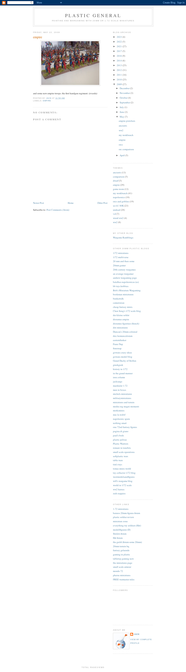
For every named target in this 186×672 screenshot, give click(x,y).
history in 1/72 (120, 369)
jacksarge (117, 381)
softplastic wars (120, 456)
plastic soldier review (123, 517)
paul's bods (118, 435)
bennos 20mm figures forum (126, 513)
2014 (119, 60)
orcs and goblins (121, 201)
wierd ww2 (118, 218)
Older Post (102, 202)
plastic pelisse (120, 439)
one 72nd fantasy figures (125, 427)
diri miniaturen (120, 327)
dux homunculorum (122, 336)
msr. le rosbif (119, 414)
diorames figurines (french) (126, 323)
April (122, 155)
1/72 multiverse (120, 257)
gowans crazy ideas (122, 352)
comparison (118, 176)
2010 (119, 79)
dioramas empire (121, 319)
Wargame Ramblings (123, 237)
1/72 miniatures (120, 253)
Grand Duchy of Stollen (124, 360)
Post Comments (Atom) (57, 209)
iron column (119, 377)
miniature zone (120, 521)
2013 (119, 65)
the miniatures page (122, 562)
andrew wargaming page (125, 277)
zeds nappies (119, 493)
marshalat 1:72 (120, 385)
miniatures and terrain (123, 402)
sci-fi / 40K (118, 205)
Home (71, 202)
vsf (114, 213)
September (125, 102)
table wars (118, 460)
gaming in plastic (121, 554)
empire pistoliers (127, 120)
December (125, 88)
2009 (119, 84)
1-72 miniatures (120, 509)
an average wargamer (123, 273)
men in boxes (119, 389)
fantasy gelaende (121, 550)
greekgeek (118, 365)
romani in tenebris (122, 447)
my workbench (126, 135)
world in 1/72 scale (122, 485)
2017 (119, 51)
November (125, 93)
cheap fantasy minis (122, 307)
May (122, 116)
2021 (119, 46)
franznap (117, 348)
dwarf (115, 180)
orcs (121, 144)
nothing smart (120, 423)
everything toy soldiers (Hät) (127, 525)
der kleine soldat (121, 315)
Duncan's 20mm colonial (125, 331)
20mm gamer (119, 265)
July (122, 107)
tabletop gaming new (123, 558)
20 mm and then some (123, 261)
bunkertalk (118, 298)
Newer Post (38, 202)
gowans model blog (122, 356)
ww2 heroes (118, 489)
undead (116, 209)
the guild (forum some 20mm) (127, 542)
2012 (119, 70)
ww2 (121, 130)
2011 (119, 74)
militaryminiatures (122, 398)
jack (137, 634)
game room (118, 189)
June (122, 112)
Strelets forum (119, 533)
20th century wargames (124, 269)
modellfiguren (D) (121, 529)
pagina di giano (120, 431)
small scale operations (124, 452)
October (124, 97)
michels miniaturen (122, 394)
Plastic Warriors (120, 443)
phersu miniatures (121, 575)
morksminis (118, 410)
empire (47, 101)
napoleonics (119, 197)
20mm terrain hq (121, 546)
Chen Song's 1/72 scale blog (127, 311)
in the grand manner (123, 373)
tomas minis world (122, 468)
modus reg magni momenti (126, 406)
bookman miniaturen (123, 294)
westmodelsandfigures (124, 476)
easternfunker (119, 340)
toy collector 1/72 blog (124, 472)
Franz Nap (118, 344)
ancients (123, 125)
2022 (119, 41)
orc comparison (126, 149)
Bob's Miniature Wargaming (127, 290)
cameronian (118, 302)
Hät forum (118, 537)
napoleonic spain (121, 418)
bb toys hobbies (120, 286)
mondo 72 (118, 571)
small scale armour (122, 566)
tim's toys (117, 464)
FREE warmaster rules (123, 579)
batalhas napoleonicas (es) (126, 282)
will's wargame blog (122, 481)
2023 (119, 36)
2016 (119, 55)
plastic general (93, 15)
